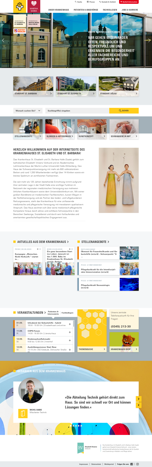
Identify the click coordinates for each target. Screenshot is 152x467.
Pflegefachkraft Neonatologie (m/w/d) (129, 284)
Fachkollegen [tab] (67, 313)
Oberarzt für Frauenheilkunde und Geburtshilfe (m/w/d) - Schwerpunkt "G (99, 252)
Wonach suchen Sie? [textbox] (26, 111)
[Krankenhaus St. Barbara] (33, 20)
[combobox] (28, 111)
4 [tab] (78, 425)
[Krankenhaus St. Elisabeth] (20, 20)
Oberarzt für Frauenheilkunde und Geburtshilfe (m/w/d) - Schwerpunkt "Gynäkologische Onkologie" (129, 253)
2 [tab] (73, 425)
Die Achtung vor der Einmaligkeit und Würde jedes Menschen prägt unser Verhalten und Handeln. (76, 40)
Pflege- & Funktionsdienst (91, 265)
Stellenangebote (94, 242)
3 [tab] (76, 425)
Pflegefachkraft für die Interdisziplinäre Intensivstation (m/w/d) (98, 270)
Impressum (83, 464)
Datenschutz (96, 464)
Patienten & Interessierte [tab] (53, 312)
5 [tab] (81, 425)
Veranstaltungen (30, 312)
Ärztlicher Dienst (88, 249)
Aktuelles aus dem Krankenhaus (42, 242)
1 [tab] (70, 425)
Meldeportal (109, 464)
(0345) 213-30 (121, 326)
